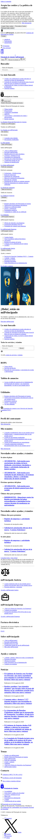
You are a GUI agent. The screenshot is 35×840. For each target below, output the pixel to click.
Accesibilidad (8, 791)
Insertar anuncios (9, 119)
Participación (8, 41)
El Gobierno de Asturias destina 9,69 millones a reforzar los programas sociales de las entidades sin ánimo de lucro (17, 728)
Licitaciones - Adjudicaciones (12, 173)
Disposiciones (8, 111)
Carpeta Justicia (8, 237)
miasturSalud (8, 42)
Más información (26, 23)
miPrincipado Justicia (10, 766)
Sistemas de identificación (11, 162)
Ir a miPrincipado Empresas (8, 229)
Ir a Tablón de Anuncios (7, 195)
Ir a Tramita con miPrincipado (9, 130)
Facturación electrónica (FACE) (13, 224)
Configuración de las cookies (12, 801)
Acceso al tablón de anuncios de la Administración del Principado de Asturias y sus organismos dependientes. (18, 383)
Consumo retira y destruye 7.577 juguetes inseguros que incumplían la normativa (18, 701)
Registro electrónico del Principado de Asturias (17, 203)
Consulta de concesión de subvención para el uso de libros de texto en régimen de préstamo (19, 82)
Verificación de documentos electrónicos (15, 205)
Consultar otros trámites (11, 138)
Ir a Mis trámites (5, 142)
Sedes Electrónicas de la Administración (15, 263)
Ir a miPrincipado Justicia (8, 248)
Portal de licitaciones (10, 175)
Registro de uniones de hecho (12, 242)
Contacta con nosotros (10, 610)
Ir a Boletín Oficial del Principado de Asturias (13, 122)
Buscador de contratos (10, 179)
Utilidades (7, 763)
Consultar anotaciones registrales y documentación (17, 444)
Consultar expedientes (19, 432)
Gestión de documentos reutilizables (14, 437)
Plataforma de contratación (11, 176)
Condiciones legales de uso (12, 160)
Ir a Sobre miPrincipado (7, 165)
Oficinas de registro (9, 259)
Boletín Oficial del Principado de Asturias (16, 757)
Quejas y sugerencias (10, 208)
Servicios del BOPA (10, 368)
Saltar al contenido (6, 1)
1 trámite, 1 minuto (9, 258)
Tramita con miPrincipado (11, 755)
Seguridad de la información (12, 157)
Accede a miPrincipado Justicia (9, 590)
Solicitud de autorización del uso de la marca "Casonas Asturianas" (18, 529)
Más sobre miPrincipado (11, 647)
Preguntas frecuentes (10, 261)
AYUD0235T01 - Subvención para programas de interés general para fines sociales (18, 488)
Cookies (6, 799)
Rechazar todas (7, 28)
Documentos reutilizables (11, 139)
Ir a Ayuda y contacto (7, 266)
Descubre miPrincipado (11, 152)
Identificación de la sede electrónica (14, 154)
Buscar (22, 70)
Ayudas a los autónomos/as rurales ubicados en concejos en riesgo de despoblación (17, 79)
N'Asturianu (6, 46)
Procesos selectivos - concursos (13, 587)
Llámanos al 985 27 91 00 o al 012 (12, 774)
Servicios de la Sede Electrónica (13, 159)
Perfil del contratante (10, 760)
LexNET (6, 245)
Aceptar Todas (7, 26)
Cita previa (7, 240)
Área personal (7, 48)
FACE (2, 631)
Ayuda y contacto (9, 762)
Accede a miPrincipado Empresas (10, 616)
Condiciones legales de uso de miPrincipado (16, 645)
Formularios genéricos (10, 210)
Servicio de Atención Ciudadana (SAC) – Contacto (18, 256)
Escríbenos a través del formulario (12, 778)
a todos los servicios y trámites (14, 355)
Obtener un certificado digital (12, 207)
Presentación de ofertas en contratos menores (17, 181)
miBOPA (7, 114)
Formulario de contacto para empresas (15, 226)
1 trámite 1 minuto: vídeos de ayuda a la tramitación (18, 657)
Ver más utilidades (9, 404)
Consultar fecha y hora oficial (9, 558)
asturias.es (7, 39)
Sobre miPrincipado (10, 758)
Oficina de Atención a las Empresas (14, 223)
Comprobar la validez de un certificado (15, 212)
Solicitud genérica (9, 88)
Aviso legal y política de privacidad (14, 793)
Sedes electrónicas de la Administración (15, 662)
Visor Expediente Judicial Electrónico (15, 239)
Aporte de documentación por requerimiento (16, 442)
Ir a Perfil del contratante (8, 187)
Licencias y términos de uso (12, 155)
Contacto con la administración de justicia (16, 243)
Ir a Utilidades (5, 215)
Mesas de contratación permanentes (14, 178)
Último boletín (8, 109)
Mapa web (7, 796)
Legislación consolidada (11, 112)
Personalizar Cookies (20, 26)
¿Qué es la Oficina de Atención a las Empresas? (17, 608)
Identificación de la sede (11, 643)
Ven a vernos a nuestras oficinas (12, 781)
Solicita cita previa (18, 585)
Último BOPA (8, 366)
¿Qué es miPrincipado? (10, 150)
